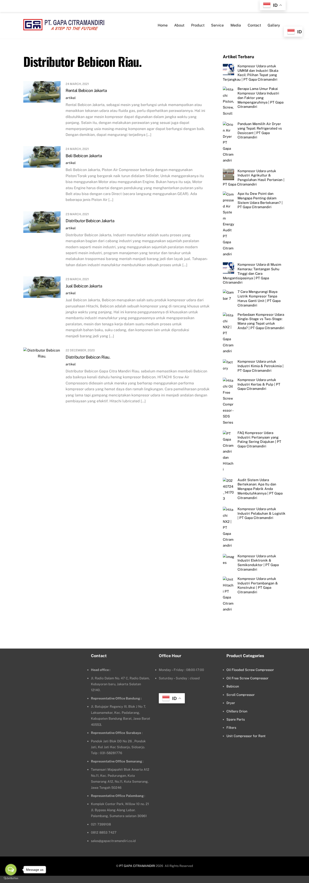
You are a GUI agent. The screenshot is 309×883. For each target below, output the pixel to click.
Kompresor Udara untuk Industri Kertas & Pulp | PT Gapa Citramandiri (259, 384)
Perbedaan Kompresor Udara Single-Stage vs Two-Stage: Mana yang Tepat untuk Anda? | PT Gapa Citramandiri (261, 321)
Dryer (230, 703)
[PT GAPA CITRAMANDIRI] (63, 27)
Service (217, 25)
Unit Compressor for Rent (246, 736)
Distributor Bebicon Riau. (88, 357)
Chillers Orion (236, 711)
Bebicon (232, 686)
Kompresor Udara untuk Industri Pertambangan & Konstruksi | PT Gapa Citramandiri (258, 585)
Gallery (274, 25)
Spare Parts (235, 719)
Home (163, 25)
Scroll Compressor (240, 695)
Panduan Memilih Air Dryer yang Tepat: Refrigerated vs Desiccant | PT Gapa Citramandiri (260, 130)
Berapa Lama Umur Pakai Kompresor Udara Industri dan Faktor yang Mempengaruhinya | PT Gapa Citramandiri (260, 98)
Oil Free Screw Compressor (247, 678)
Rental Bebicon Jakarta (86, 90)
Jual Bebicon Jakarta (84, 286)
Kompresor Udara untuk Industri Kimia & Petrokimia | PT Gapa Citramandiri (260, 365)
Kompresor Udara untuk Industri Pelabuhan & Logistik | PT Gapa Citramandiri (261, 513)
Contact (254, 25)
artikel (71, 98)
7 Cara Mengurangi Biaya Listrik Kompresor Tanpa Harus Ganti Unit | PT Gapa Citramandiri (259, 298)
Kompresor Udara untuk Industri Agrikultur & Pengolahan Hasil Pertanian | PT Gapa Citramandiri (253, 177)
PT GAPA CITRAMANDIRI (137, 866)
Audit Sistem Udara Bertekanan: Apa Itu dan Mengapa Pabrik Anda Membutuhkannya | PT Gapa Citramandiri (260, 489)
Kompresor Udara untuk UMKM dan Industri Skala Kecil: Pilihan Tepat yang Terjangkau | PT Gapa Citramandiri (250, 72)
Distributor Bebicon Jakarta (90, 220)
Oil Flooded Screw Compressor (250, 670)
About (179, 25)
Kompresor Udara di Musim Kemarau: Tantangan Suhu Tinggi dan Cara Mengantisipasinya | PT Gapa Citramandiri (252, 273)
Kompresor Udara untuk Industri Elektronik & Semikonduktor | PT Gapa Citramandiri (258, 562)
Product (197, 25)
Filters (231, 727)
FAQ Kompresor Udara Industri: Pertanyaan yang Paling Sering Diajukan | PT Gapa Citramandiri (259, 439)
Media (236, 25)
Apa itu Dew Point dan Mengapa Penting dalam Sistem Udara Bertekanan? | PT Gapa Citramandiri (260, 200)
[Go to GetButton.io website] (11, 878)
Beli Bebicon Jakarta (84, 155)
